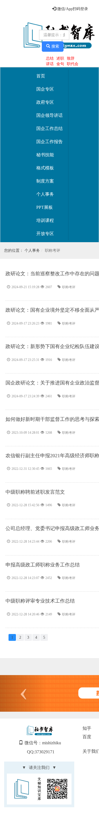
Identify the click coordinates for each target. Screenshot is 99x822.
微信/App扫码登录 (72, 9)
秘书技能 (45, 154)
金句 (60, 64)
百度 (86, 736)
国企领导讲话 (49, 115)
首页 (40, 76)
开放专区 (45, 233)
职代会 (72, 64)
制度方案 (45, 181)
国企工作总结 (49, 128)
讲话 (50, 64)
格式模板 (45, 168)
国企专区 (45, 89)
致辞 (71, 58)
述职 (60, 58)
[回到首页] (20, 36)
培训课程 (45, 220)
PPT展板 (44, 207)
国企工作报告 (49, 141)
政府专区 (45, 102)
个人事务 (45, 194)
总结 (50, 58)
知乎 (86, 728)
